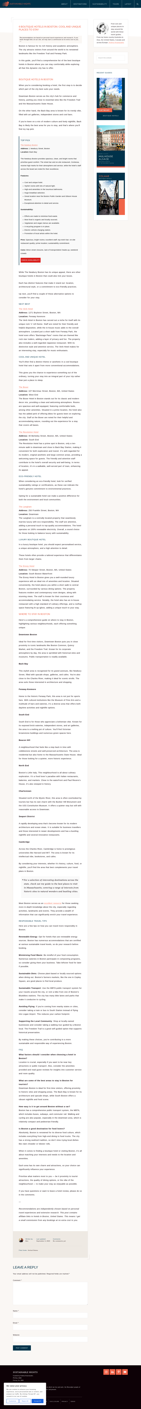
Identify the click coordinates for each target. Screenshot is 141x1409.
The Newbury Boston (29, 145)
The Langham (25, 507)
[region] (25, 1394)
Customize (12, 1401)
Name (16, 1311)
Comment (17, 1280)
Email (16, 1323)
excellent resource (52, 903)
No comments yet (59, 1241)
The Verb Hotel (26, 309)
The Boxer (23, 387)
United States (33, 1250)
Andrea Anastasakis (116, 42)
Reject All (25, 1401)
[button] (137, 4)
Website (16, 1335)
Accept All (37, 1401)
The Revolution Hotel (28, 432)
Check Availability (30, 260)
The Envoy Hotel (26, 566)
